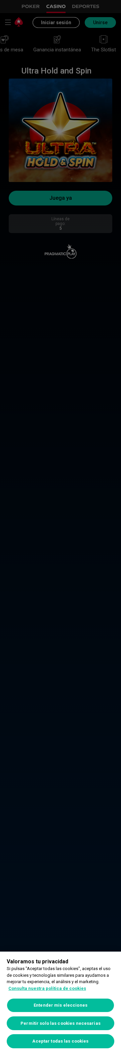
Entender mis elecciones (60, 1005)
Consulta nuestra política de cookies (47, 988)
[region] (60, 1003)
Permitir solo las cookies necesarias (60, 1023)
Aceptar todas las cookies (60, 1041)
